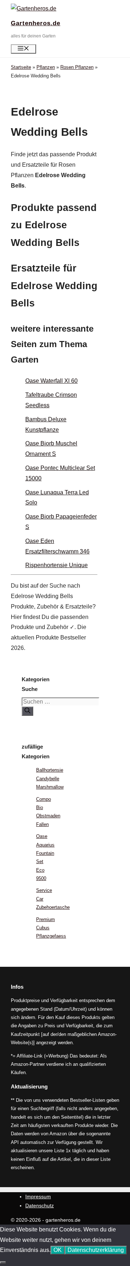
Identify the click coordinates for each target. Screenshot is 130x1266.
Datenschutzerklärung (96, 1250)
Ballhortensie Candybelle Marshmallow (50, 778)
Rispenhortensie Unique (56, 565)
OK (57, 1250)
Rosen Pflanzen (77, 67)
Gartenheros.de (35, 23)
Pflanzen (45, 67)
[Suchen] (27, 711)
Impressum (38, 1196)
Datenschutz (39, 1205)
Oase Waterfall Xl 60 (51, 381)
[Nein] (3, 1262)
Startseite (21, 67)
